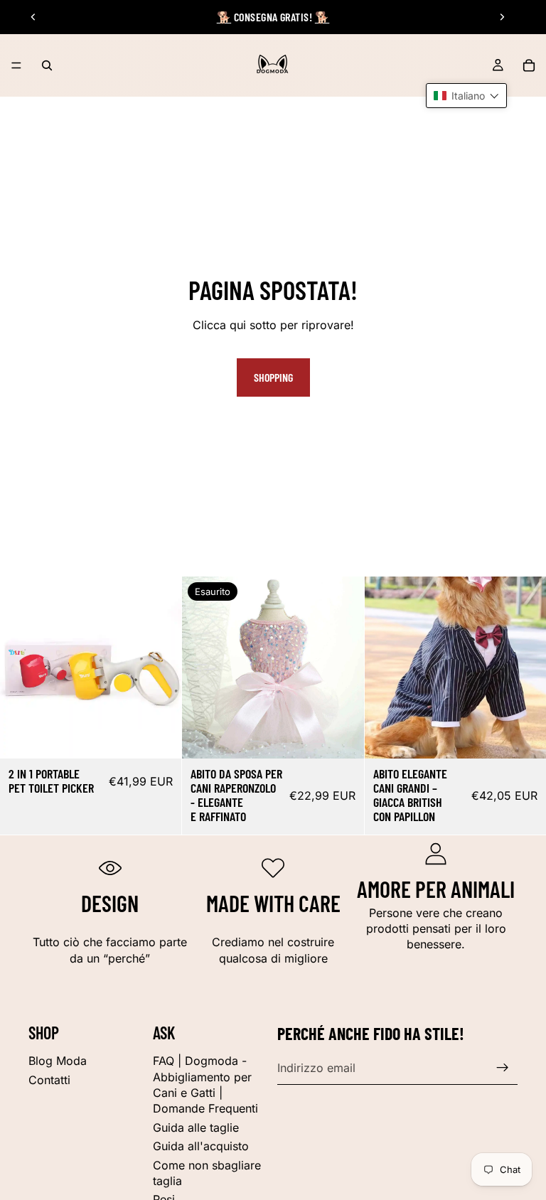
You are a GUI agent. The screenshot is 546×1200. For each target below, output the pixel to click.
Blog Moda (57, 1061)
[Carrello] (529, 65)
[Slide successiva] (502, 17)
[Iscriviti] (503, 1068)
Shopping (273, 377)
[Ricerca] (47, 65)
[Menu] (16, 65)
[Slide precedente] (33, 17)
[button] (466, 95)
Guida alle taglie (196, 1127)
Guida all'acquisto (201, 1146)
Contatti (49, 1080)
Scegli (172, 736)
